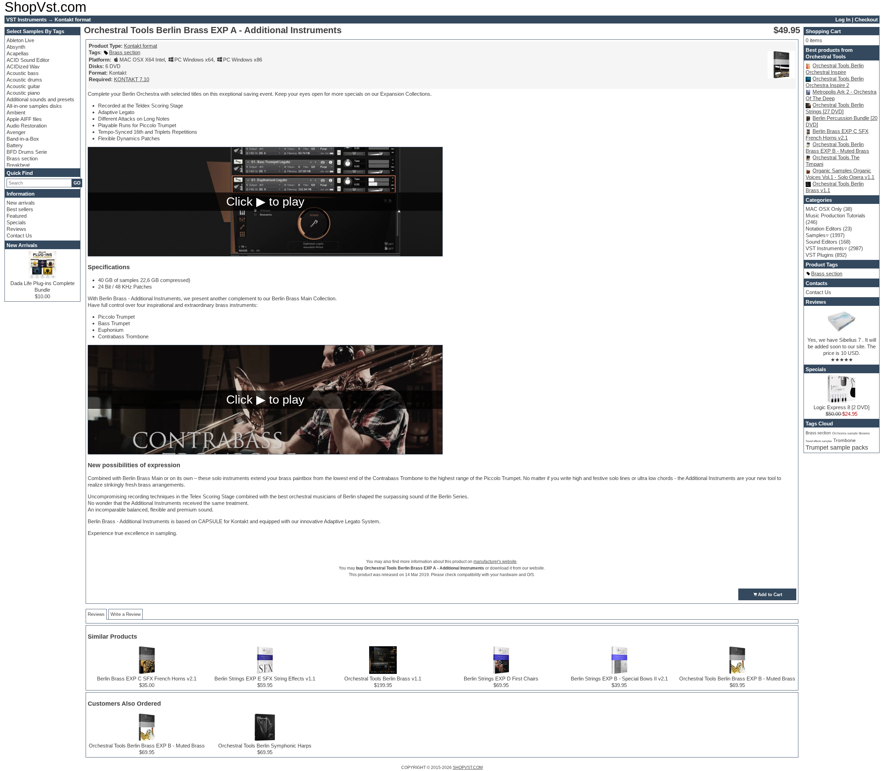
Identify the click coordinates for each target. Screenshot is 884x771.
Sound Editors (821, 242)
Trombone (844, 440)
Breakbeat (18, 165)
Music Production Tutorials (835, 215)
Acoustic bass (23, 73)
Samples (816, 235)
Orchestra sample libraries (851, 433)
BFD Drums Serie (27, 152)
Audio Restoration (27, 126)
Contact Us (19, 235)
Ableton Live (20, 40)
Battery (15, 145)
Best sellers (20, 209)
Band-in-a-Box (23, 139)
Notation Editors (824, 229)
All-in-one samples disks (34, 106)
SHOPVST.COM (468, 767)
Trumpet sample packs (837, 447)
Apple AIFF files (24, 119)
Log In (843, 19)
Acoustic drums (24, 80)
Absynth (16, 47)
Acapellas (18, 53)
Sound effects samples (819, 441)
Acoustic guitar (23, 86)
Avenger (16, 132)
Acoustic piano (23, 93)
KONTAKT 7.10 (131, 79)
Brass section (22, 158)
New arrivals (21, 203)
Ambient (16, 112)
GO (77, 183)
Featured (17, 216)
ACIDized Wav (23, 66)
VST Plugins (820, 255)
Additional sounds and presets (40, 99)
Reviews (16, 229)
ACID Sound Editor (28, 60)
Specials (16, 222)
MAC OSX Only (824, 209)
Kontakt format (140, 46)
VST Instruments (825, 248)
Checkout (866, 19)
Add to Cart (770, 594)
